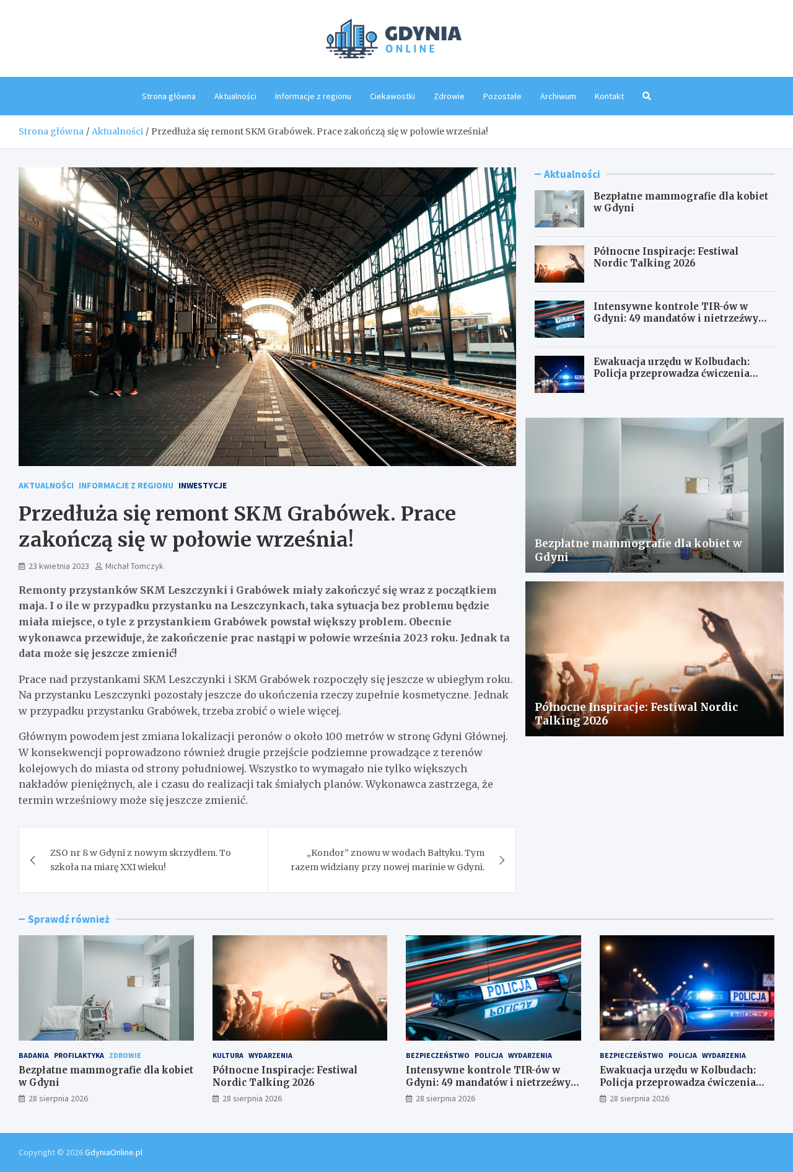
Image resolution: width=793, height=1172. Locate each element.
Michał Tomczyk (134, 565)
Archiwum (558, 96)
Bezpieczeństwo (438, 1055)
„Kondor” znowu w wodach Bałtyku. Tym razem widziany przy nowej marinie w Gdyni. (387, 859)
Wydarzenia (270, 1055)
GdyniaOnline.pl (113, 1152)
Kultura (227, 1055)
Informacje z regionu (313, 96)
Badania (34, 1055)
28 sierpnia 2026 (58, 1098)
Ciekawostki (392, 96)
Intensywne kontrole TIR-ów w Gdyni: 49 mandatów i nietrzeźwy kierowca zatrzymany (676, 319)
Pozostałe (502, 96)
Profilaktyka (79, 1055)
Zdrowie (449, 96)
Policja (489, 1055)
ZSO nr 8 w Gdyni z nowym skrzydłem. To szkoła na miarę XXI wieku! (140, 859)
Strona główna (169, 96)
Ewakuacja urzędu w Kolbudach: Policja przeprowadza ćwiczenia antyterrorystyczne (672, 374)
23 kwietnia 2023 (58, 565)
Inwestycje (202, 485)
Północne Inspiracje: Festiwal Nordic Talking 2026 (666, 257)
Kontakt (609, 96)
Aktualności (235, 96)
